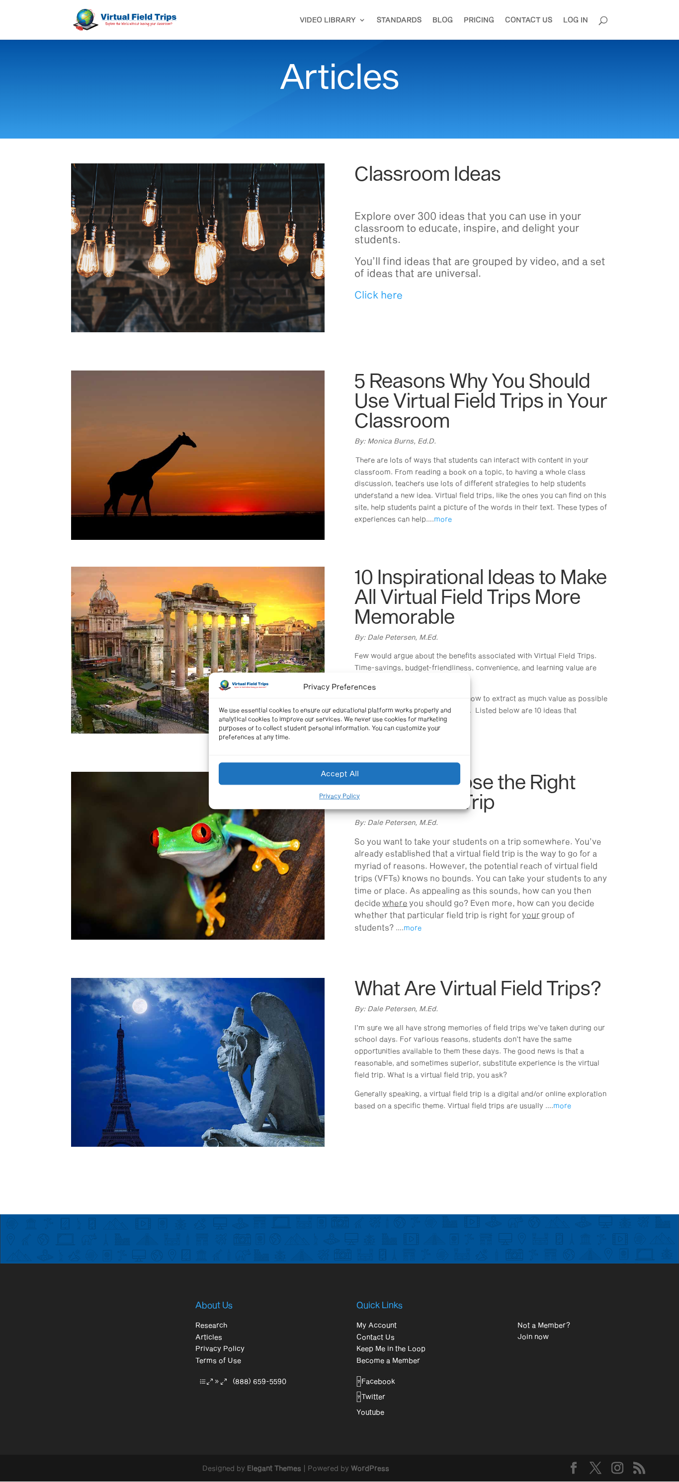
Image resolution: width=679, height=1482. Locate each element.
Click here (378, 294)
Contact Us (375, 1337)
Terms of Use (218, 1360)
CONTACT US (528, 20)
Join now (533, 1336)
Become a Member (388, 1360)
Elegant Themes (274, 1468)
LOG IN (575, 20)
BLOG (442, 20)
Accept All (340, 773)
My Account (376, 1325)
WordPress (370, 1468)
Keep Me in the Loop (390, 1348)
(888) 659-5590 (259, 1381)
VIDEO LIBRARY (328, 20)
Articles (208, 1337)
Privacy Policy (339, 795)
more (443, 519)
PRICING (479, 20)
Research (211, 1325)
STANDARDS (399, 20)
